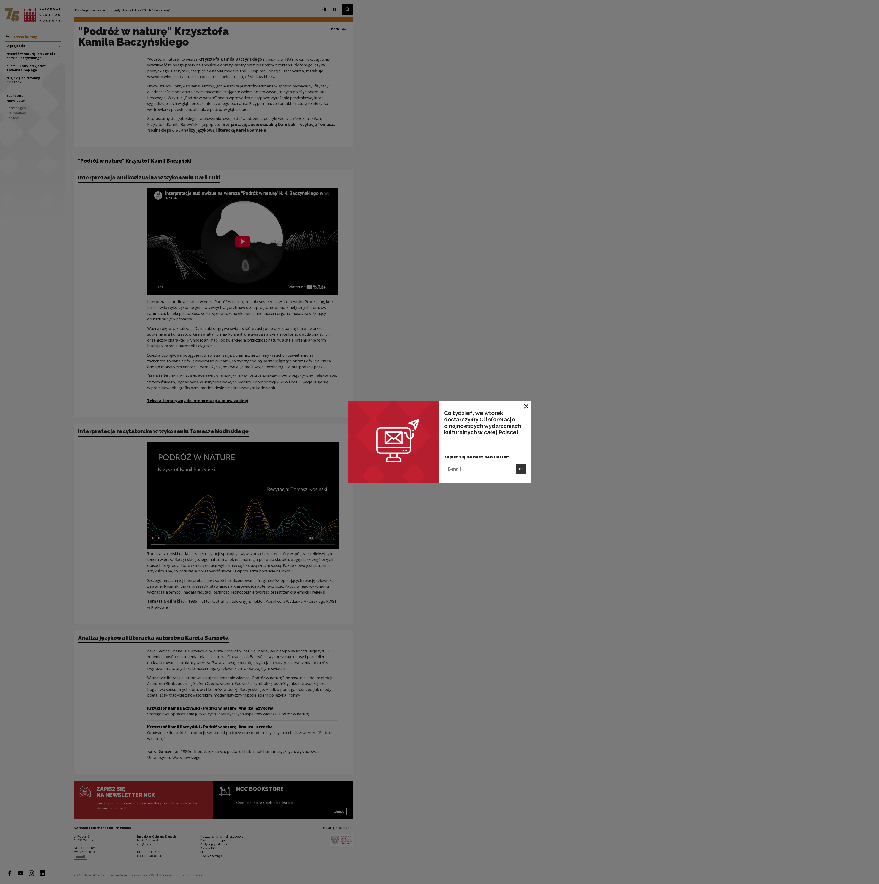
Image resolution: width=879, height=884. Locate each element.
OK (521, 468)
